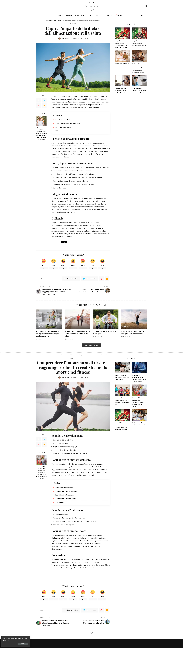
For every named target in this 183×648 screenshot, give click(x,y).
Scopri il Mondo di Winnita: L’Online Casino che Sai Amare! (139, 43)
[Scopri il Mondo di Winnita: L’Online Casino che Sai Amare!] (139, 33)
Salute (73, 24)
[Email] (44, 105)
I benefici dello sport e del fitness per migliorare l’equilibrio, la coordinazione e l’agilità (41, 472)
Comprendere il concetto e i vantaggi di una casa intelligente (139, 91)
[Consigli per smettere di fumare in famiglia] (105, 319)
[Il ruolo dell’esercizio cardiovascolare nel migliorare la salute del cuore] (122, 390)
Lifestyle (73, 638)
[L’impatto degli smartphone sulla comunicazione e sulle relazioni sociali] (139, 367)
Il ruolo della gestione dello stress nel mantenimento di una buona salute (77, 333)
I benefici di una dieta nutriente (66, 120)
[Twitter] (44, 100)
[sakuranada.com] (91, 6)
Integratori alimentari (63, 127)
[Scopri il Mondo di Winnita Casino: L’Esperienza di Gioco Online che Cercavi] (122, 33)
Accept (22, 644)
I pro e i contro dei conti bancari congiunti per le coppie (122, 377)
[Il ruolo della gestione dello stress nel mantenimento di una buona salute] (77, 319)
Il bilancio (58, 131)
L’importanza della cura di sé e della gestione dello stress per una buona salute (47, 333)
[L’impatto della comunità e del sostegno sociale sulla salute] (134, 319)
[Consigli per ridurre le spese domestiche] (122, 56)
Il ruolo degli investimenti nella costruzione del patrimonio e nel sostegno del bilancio (138, 68)
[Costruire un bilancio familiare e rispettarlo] (139, 415)
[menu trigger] (39, 15)
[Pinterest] (38, 105)
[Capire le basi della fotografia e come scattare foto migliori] (122, 80)
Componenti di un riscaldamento (66, 491)
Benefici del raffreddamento (65, 495)
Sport (73, 358)
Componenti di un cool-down (65, 498)
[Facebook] (38, 100)
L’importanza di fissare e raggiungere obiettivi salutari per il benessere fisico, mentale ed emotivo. (41, 133)
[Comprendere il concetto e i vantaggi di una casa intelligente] (139, 80)
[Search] (145, 15)
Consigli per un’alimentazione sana (67, 123)
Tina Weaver (65, 38)
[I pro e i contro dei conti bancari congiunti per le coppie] (122, 367)
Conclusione (59, 502)
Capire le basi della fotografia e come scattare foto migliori (121, 91)
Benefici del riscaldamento (64, 488)
